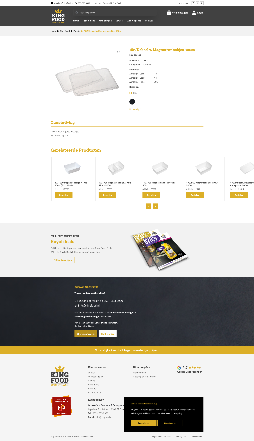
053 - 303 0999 (113, 300)
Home (76, 21)
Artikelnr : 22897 (149, 188)
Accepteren (143, 423)
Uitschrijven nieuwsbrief (144, 376)
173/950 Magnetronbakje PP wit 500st (202, 184)
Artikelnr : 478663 (62, 188)
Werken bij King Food (112, 3)
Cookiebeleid (196, 436)
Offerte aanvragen (85, 334)
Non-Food (65, 31)
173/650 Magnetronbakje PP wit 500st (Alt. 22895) (71, 184)
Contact (149, 21)
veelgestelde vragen (89, 316)
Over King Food (134, 21)
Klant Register (95, 392)
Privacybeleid (181, 436)
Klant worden (108, 334)
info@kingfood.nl (89, 305)
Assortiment (89, 21)
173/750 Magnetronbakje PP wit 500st (158, 184)
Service (119, 21)
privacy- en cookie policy (171, 413)
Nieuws (98, 3)
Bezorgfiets (93, 384)
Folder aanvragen (62, 260)
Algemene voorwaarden (162, 436)
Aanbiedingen (105, 21)
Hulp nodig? (135, 109)
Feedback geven (95, 376)
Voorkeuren (170, 423)
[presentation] (148, 206)
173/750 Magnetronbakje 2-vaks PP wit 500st (115, 184)
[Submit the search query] (77, 12)
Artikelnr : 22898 (105, 188)
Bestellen (63, 195)
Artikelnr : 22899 (193, 188)
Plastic (76, 31)
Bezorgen (92, 388)
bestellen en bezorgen (122, 312)
